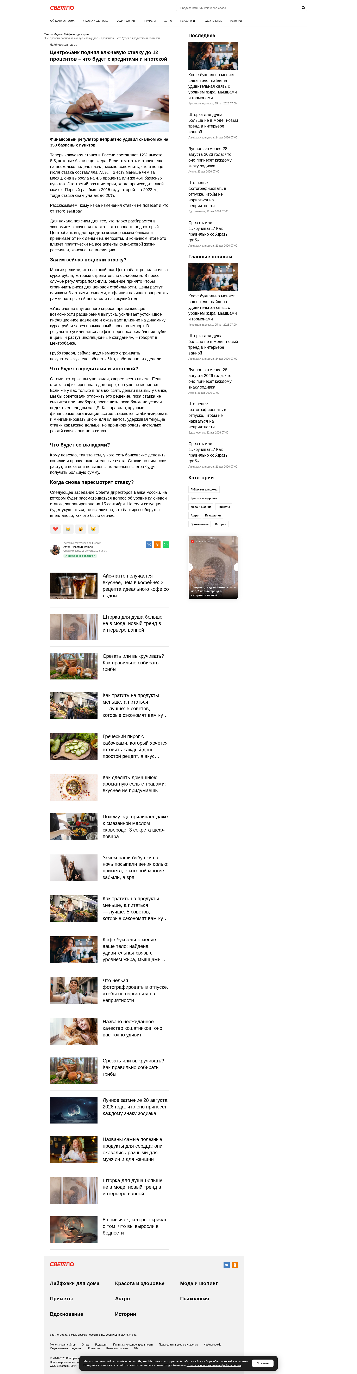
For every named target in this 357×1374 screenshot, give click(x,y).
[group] (213, 567)
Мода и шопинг (126, 21)
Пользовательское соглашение (178, 1344)
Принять (263, 1363)
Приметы (150, 21)
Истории (236, 21)
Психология (188, 21)
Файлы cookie (212, 1344)
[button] (236, 567)
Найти (303, 8)
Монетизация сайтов (63, 1344)
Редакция (101, 1344)
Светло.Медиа (53, 34)
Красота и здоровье (95, 21)
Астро (168, 21)
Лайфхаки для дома (62, 21)
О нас (85, 1344)
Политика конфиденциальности (133, 1344)
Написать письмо (117, 1348)
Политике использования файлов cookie (214, 1365)
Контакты (94, 1348)
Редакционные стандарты (66, 1348)
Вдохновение (213, 21)
